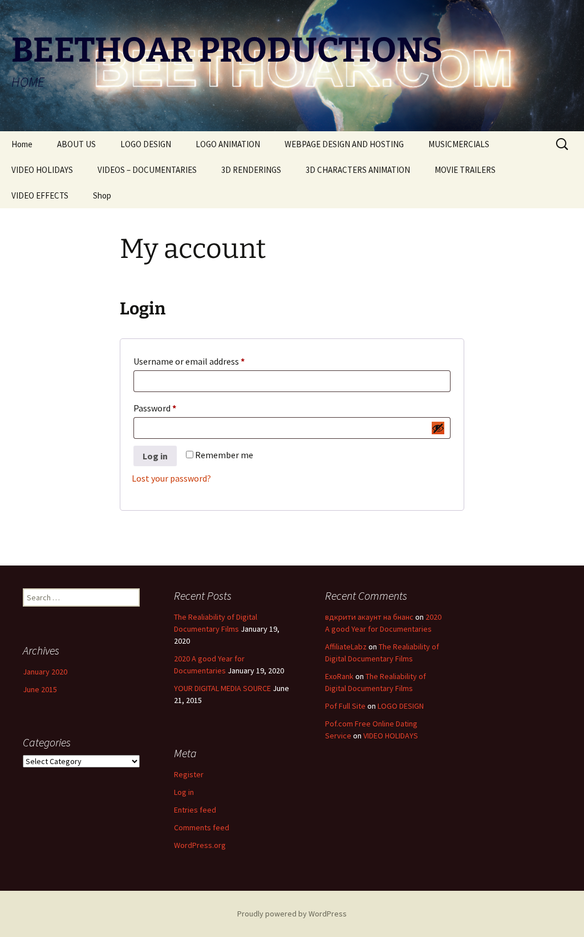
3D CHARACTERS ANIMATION (358, 169)
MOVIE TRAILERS (465, 169)
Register (189, 774)
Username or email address (205, 361)
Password (171, 408)
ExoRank (339, 676)
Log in (155, 456)
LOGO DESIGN (145, 144)
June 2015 (40, 689)
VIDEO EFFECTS (39, 195)
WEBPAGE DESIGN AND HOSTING (344, 144)
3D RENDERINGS (251, 169)
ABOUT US (76, 144)
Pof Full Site (345, 706)
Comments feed (201, 827)
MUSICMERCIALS (458, 144)
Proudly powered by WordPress (292, 913)
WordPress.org (200, 845)
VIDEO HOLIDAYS (42, 169)
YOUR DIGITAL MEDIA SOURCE (222, 688)
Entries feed (195, 810)
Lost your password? (171, 478)
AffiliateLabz (346, 646)
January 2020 (45, 672)
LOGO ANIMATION (228, 144)
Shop (102, 195)
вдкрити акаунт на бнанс (369, 617)
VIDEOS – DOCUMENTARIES (147, 169)
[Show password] (438, 428)
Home (22, 144)
